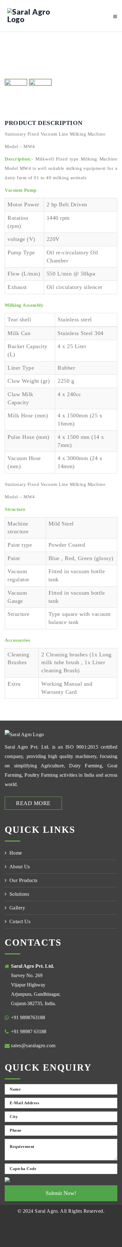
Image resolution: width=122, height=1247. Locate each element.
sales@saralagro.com (33, 1045)
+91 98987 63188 (28, 1031)
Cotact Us (20, 921)
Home (15, 853)
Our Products (23, 880)
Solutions (19, 894)
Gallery (17, 907)
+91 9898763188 (28, 1017)
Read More (33, 803)
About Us (19, 866)
